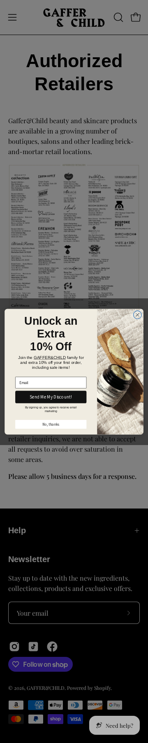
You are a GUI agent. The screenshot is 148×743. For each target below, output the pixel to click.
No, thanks (50, 424)
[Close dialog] (138, 315)
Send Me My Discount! (51, 397)
